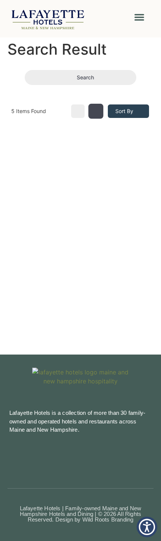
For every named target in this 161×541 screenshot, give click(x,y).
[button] (139, 17)
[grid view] (77, 111)
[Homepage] (56, 19)
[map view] (95, 111)
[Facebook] (63, 454)
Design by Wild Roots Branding (94, 519)
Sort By (124, 111)
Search (85, 77)
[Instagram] (80, 454)
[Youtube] (97, 454)
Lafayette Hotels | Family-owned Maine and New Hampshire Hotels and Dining (81, 511)
